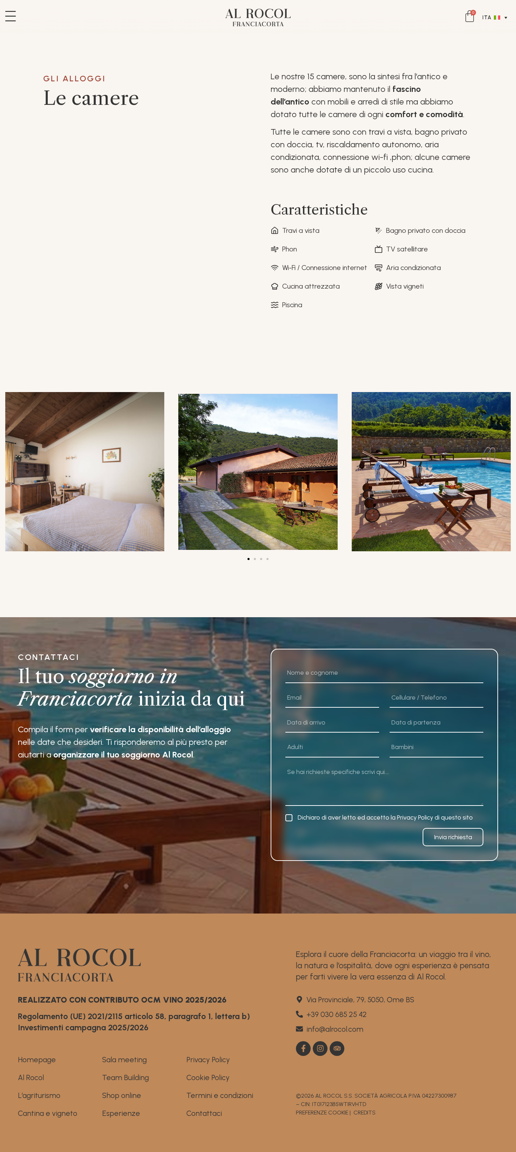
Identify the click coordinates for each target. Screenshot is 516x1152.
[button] (248, 559)
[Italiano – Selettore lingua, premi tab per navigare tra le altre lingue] (496, 17)
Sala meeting (124, 1059)
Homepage (37, 1059)
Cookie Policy (208, 1077)
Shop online (121, 1095)
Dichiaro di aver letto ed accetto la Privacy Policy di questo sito (385, 817)
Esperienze (121, 1113)
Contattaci (204, 1113)
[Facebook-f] (303, 1048)
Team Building (125, 1077)
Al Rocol (31, 1077)
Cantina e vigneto (47, 1113)
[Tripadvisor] (337, 1048)
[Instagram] (320, 1048)
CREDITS (364, 1112)
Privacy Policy (208, 1059)
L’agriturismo (39, 1095)
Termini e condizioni (219, 1095)
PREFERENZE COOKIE (322, 1112)
